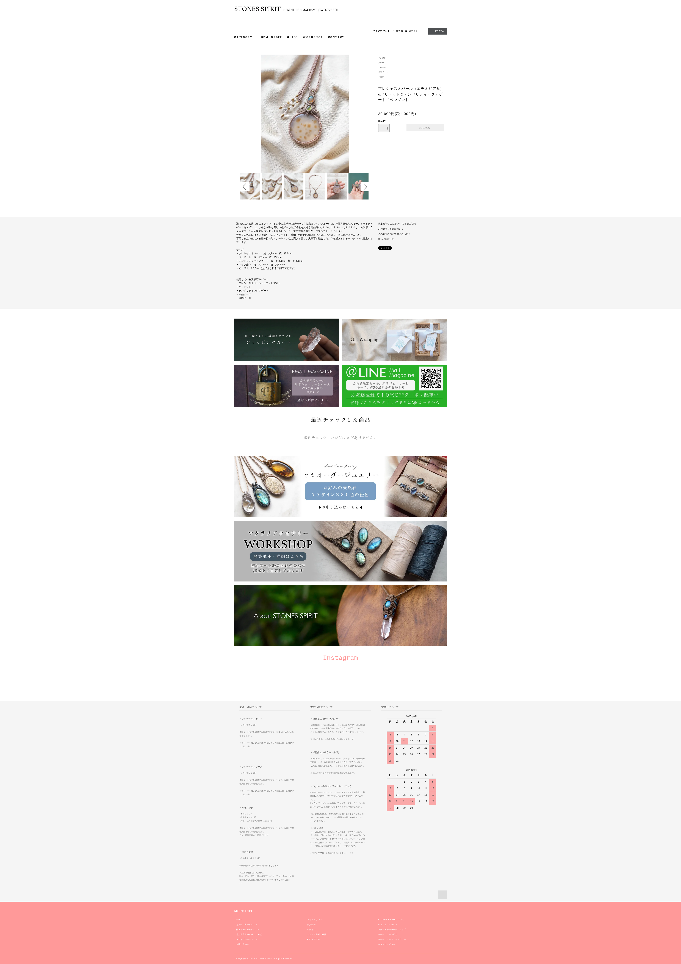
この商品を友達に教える (390, 229)
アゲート (382, 62)
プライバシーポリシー (247, 939)
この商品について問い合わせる (394, 234)
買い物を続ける (386, 239)
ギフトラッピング (386, 944)
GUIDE (292, 37)
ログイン (413, 30)
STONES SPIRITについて (391, 919)
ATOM (317, 939)
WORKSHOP (313, 37)
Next (365, 186)
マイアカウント (381, 30)
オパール (382, 67)
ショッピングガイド (387, 924)
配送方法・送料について (248, 929)
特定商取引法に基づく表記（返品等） (397, 224)
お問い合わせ (242, 944)
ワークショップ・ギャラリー (392, 939)
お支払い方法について (247, 924)
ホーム (239, 919)
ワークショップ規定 (387, 934)
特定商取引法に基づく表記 (249, 934)
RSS (309, 939)
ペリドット (383, 72)
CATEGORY (243, 37)
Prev (245, 186)
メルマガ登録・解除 (316, 934)
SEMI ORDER (271, 37)
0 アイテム (439, 31)
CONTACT (336, 37)
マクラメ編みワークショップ (392, 929)
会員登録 (398, 30)
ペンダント (383, 58)
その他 (381, 77)
